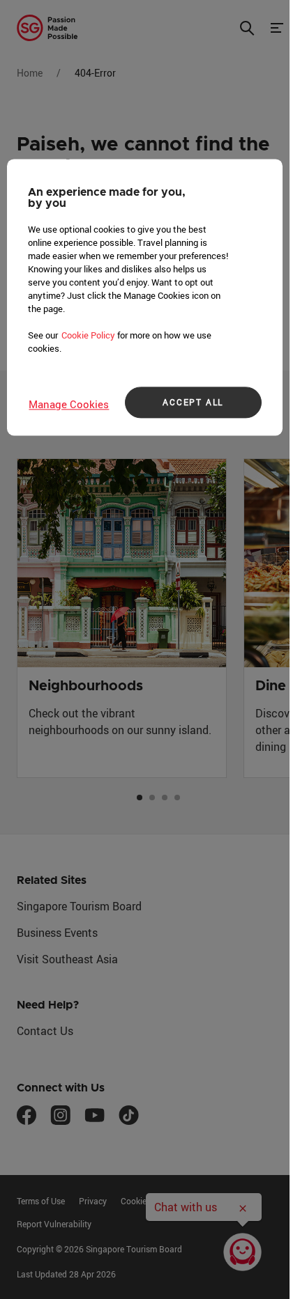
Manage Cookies (69, 404)
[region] (144, 297)
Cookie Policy (88, 335)
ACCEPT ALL (193, 402)
